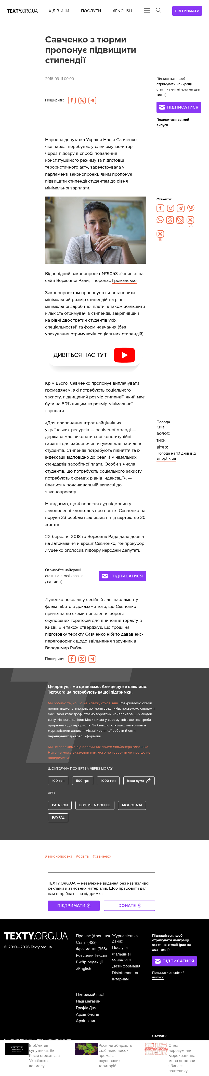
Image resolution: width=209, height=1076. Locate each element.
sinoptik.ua (166, 458)
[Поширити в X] (82, 100)
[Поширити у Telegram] (92, 100)
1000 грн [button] (108, 781)
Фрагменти (86, 948)
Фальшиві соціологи (121, 957)
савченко (103, 856)
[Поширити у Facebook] (72, 100)
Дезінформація (126, 966)
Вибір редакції (89, 962)
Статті (81, 942)
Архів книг (86, 1020)
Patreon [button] (60, 805)
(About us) (101, 935)
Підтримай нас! (90, 994)
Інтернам (120, 979)
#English (83, 968)
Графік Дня (86, 1007)
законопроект (59, 856)
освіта (83, 856)
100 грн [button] (58, 781)
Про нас (83, 935)
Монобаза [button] (132, 805)
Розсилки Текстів (92, 955)
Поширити (54, 100)
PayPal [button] (58, 817)
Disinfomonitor (125, 972)
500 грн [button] (82, 781)
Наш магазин (88, 1001)
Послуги (120, 947)
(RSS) (92, 942)
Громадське (124, 280)
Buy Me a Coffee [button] (94, 805)
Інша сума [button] (135, 781)
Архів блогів (87, 1014)
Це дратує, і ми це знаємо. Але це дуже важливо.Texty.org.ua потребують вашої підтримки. (97, 689)
